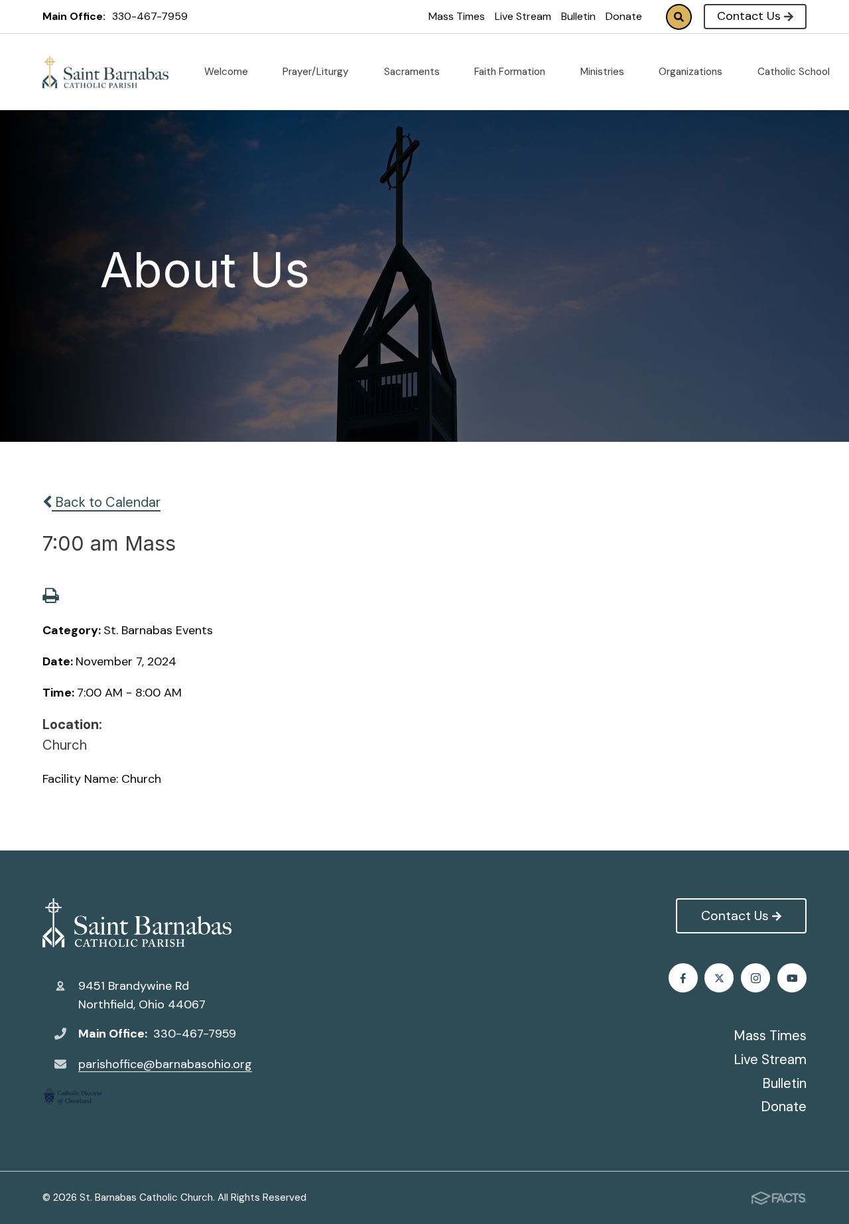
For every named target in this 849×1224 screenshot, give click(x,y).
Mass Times (456, 16)
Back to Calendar (106, 502)
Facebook (683, 977)
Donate (624, 16)
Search (679, 17)
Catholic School (794, 71)
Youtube (792, 977)
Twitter (719, 977)
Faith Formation (511, 71)
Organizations (692, 71)
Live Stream (523, 16)
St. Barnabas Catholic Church (147, 922)
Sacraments (413, 71)
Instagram (755, 977)
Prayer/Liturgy (317, 71)
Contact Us (749, 16)
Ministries (603, 71)
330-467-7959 (150, 16)
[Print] (50, 597)
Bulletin (578, 16)
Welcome (227, 71)
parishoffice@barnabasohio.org (165, 1064)
